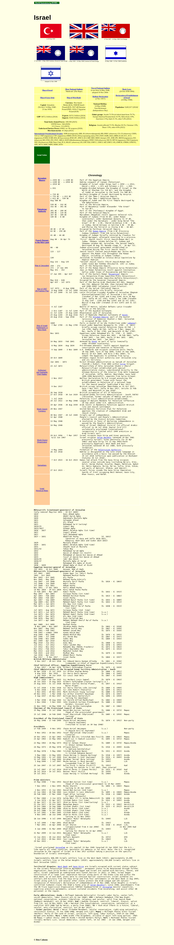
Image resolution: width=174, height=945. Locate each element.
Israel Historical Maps (42, 490)
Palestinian (42, 209)
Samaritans (42, 465)
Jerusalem (42, 178)
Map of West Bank (74, 98)
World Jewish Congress (42, 410)
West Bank (63, 866)
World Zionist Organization (42, 441)
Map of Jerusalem (42, 266)
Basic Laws (126, 89)
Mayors (42, 180)
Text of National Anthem (100, 88)
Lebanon (131, 323)
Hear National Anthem (74, 89)
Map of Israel (47, 90)
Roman (96, 231)
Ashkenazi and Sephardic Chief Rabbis (42, 372)
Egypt (125, 315)
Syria (122, 364)
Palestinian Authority (109, 450)
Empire (102, 231)
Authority (42, 211)
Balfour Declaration (100, 96)
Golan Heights (104, 437)
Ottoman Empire (100, 317)
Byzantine (114, 274)
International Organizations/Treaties (48, 134)
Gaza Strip (78, 866)
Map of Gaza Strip (47, 98)
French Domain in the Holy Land (42, 241)
